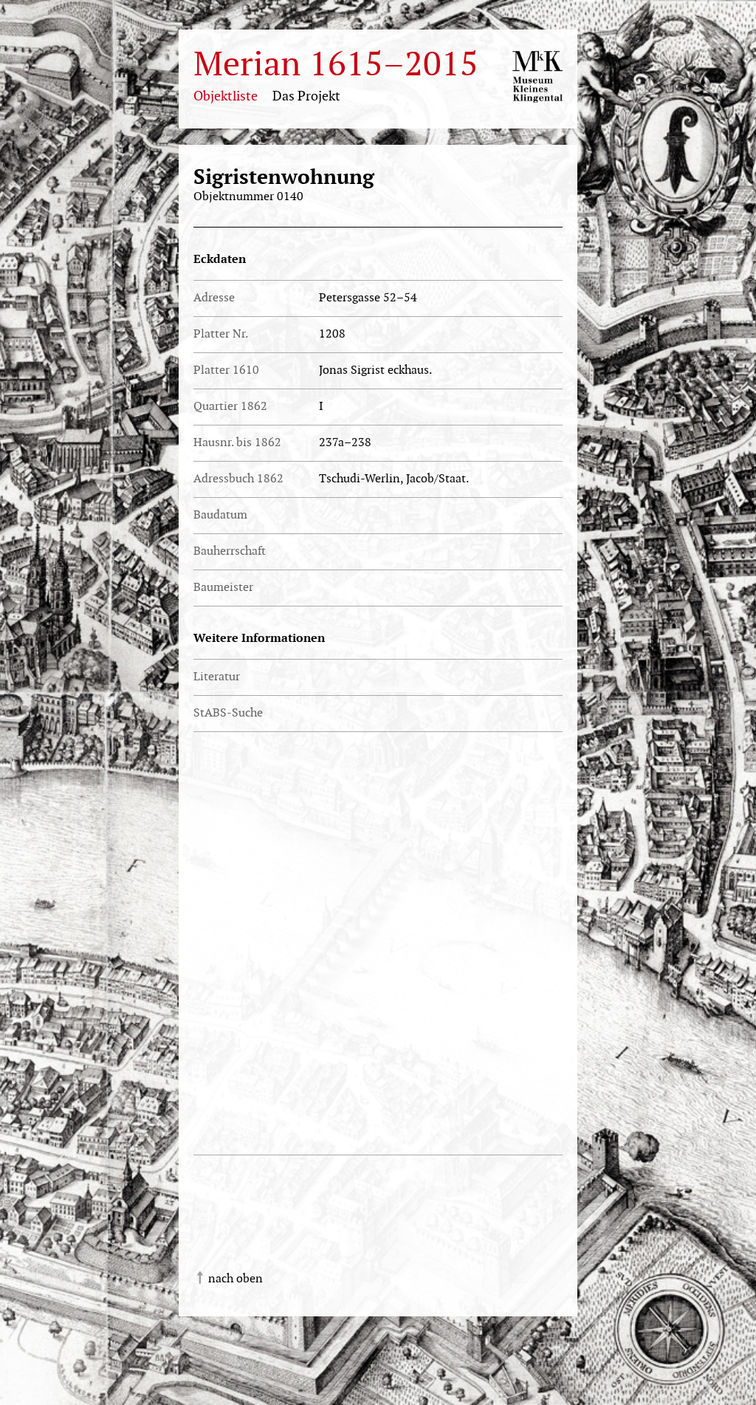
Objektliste (225, 96)
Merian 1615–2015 (335, 65)
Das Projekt (306, 96)
